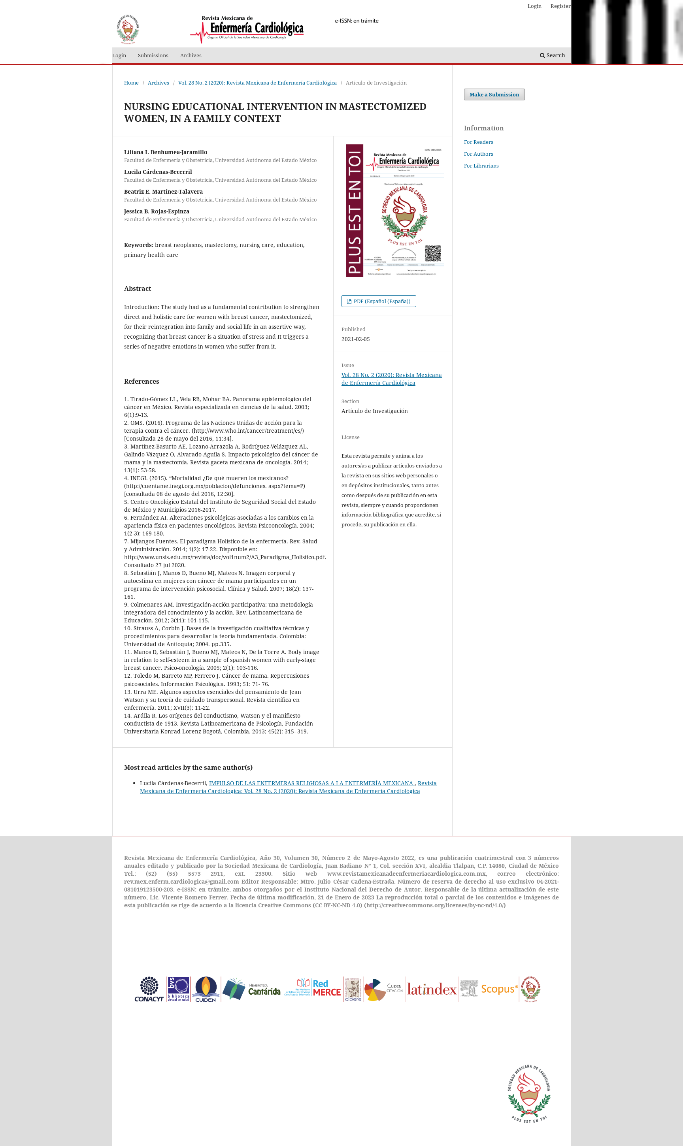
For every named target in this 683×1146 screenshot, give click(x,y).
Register (561, 5)
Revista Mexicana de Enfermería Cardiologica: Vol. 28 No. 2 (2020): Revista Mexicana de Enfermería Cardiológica (288, 787)
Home (131, 82)
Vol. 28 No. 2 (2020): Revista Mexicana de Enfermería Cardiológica (257, 82)
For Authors (478, 153)
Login (119, 55)
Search (555, 55)
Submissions (153, 55)
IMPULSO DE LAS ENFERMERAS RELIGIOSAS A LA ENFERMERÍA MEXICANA (312, 783)
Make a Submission (494, 94)
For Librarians (481, 165)
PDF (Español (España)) (382, 301)
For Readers (478, 141)
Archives (191, 55)
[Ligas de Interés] (338, 1023)
